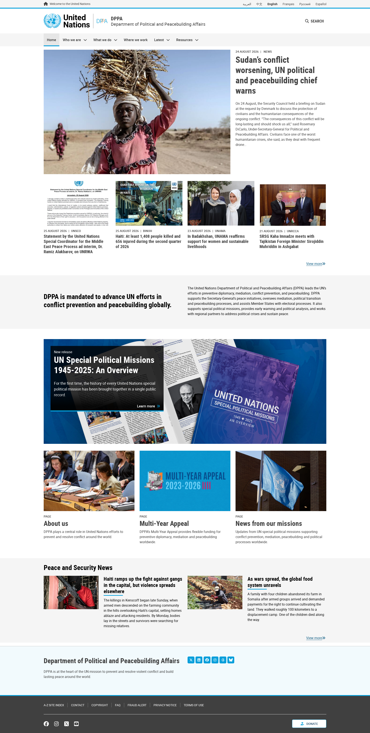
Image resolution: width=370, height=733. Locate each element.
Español (321, 4)
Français (288, 4)
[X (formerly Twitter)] (66, 723)
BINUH (147, 231)
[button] (148, 406)
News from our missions (269, 523)
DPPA (116, 18)
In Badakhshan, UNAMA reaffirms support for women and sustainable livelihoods (218, 241)
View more (314, 263)
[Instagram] (215, 660)
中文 (259, 4)
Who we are (70, 39)
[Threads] (222, 660)
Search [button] (317, 21)
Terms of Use (194, 705)
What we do (100, 39)
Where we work (136, 39)
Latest (157, 39)
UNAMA (220, 231)
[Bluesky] (230, 660)
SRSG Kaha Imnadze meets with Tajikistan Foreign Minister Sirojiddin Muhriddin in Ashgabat (292, 241)
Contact (77, 705)
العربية (247, 4)
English (272, 4)
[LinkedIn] (198, 660)
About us (56, 523)
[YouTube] (76, 723)
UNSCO (76, 231)
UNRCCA (293, 231)
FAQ (118, 705)
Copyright (99, 705)
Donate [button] (312, 724)
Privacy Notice (165, 705)
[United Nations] (67, 21)
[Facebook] (207, 660)
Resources (182, 39)
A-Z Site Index (54, 705)
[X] (191, 660)
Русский (304, 4)
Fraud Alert (137, 705)
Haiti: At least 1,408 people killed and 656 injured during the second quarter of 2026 (148, 241)
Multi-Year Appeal (164, 523)
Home (51, 39)
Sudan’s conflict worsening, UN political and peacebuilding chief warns (276, 75)
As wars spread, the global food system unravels (280, 582)
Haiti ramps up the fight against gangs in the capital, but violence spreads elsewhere (143, 585)
